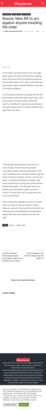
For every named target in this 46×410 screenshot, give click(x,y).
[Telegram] (26, 36)
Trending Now (26, 14)
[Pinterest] (15, 36)
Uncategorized (16, 14)
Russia (12, 225)
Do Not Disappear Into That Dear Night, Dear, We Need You (34, 255)
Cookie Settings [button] (10, 404)
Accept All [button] (23, 404)
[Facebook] (4, 36)
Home (4, 11)
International (13, 11)
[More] (31, 36)
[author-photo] (23, 276)
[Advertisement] (23, 138)
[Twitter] (10, 36)
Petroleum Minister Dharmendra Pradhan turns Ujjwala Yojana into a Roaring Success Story (12, 257)
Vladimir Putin (20, 225)
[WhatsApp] (21, 36)
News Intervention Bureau (13, 31)
